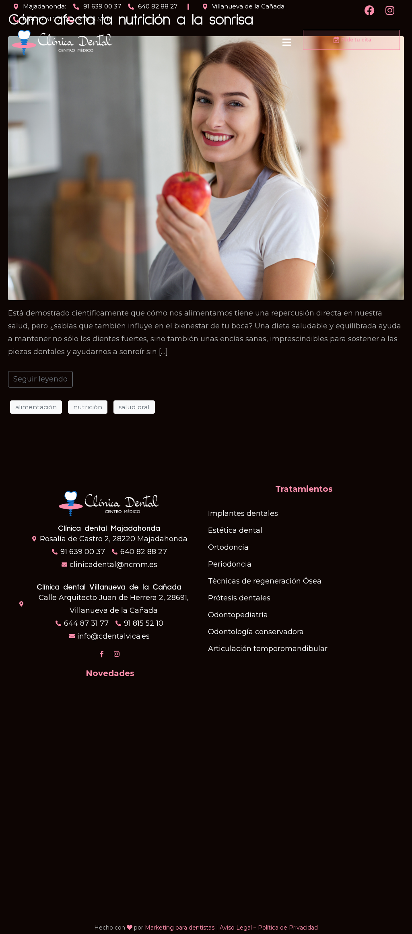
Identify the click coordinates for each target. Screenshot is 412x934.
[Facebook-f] (102, 654)
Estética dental (235, 530)
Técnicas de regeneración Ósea (264, 581)
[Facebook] (370, 10)
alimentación (36, 407)
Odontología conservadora (256, 631)
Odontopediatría (238, 614)
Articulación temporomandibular (268, 648)
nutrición (87, 407)
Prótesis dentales (239, 598)
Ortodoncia (228, 547)
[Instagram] (390, 10)
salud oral (134, 407)
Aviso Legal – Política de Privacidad (269, 927)
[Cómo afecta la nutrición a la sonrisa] (206, 167)
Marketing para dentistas (179, 927)
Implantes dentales (243, 513)
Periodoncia (229, 564)
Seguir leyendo (40, 379)
